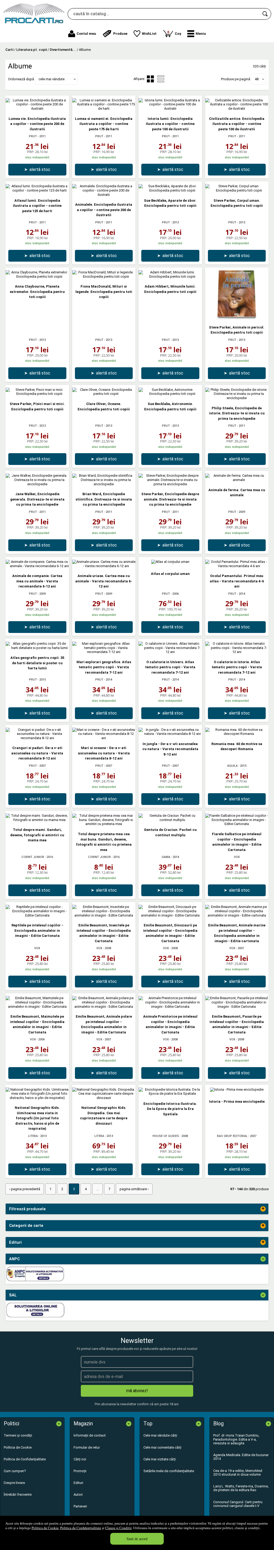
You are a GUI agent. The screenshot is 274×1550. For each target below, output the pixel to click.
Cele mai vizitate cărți (159, 1459)
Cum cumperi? (15, 1471)
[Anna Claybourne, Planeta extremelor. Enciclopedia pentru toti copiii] (37, 276)
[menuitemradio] (160, 78)
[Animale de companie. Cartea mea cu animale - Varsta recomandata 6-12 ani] (37, 566)
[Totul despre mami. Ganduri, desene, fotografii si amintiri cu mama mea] (37, 820)
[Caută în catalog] (265, 14)
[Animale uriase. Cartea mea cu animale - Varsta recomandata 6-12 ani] (104, 566)
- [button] (263, 1259)
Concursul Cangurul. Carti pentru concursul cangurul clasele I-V (237, 1504)
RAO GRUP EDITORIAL (232, 1136)
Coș (174, 33)
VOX (237, 857)
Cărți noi (80, 1459)
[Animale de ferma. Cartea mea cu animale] (237, 480)
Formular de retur (87, 1447)
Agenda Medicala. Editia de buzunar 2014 (241, 1457)
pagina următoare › (134, 1189)
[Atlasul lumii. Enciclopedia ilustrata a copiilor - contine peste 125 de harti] (37, 190)
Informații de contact (90, 1435)
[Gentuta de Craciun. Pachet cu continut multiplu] (170, 820)
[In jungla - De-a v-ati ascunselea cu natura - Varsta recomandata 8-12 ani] (170, 734)
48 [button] (256, 79)
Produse (120, 34)
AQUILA (232, 766)
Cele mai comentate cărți (162, 1447)
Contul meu (86, 34)
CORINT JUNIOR (32, 857)
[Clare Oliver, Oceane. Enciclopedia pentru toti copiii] (104, 394)
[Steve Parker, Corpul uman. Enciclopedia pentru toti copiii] (237, 190)
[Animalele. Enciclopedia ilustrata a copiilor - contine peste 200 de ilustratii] (104, 195)
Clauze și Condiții (118, 1527)
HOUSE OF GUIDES (166, 1136)
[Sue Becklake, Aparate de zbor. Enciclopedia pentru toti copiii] (170, 190)
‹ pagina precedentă (24, 1189)
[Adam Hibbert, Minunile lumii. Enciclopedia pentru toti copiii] (170, 276)
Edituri (78, 1483)
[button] (196, 34)
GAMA (166, 857)
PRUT (33, 136)
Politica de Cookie (45, 1527)
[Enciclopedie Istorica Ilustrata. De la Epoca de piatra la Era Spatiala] (170, 1093)
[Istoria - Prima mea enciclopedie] (237, 1089)
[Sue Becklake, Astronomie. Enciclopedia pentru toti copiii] (170, 394)
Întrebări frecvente (18, 1494)
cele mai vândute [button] (51, 79)
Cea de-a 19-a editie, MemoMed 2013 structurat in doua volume (237, 1472)
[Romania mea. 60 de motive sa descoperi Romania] (237, 734)
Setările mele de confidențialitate (168, 1471)
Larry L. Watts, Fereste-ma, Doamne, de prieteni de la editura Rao (241, 1488)
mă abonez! (137, 1390)
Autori (78, 1494)
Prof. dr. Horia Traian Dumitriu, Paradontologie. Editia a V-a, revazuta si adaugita (236, 1439)
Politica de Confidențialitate (80, 1527)
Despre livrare (14, 1483)
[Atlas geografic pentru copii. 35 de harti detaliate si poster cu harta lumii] (37, 648)
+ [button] (263, 1209)
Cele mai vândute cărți (160, 1435)
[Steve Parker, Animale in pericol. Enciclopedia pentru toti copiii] (237, 317)
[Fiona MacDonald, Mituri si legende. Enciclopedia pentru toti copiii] (104, 276)
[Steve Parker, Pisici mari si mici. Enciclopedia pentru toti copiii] (37, 394)
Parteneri (80, 1506)
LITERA (33, 1136)
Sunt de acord (137, 1538)
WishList (149, 34)
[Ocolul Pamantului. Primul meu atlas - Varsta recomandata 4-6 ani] (237, 566)
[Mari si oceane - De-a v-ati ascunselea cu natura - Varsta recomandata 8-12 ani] (104, 738)
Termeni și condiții (18, 1435)
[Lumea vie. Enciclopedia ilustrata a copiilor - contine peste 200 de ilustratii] (37, 108)
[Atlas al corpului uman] (170, 562)
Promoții (80, 1471)
